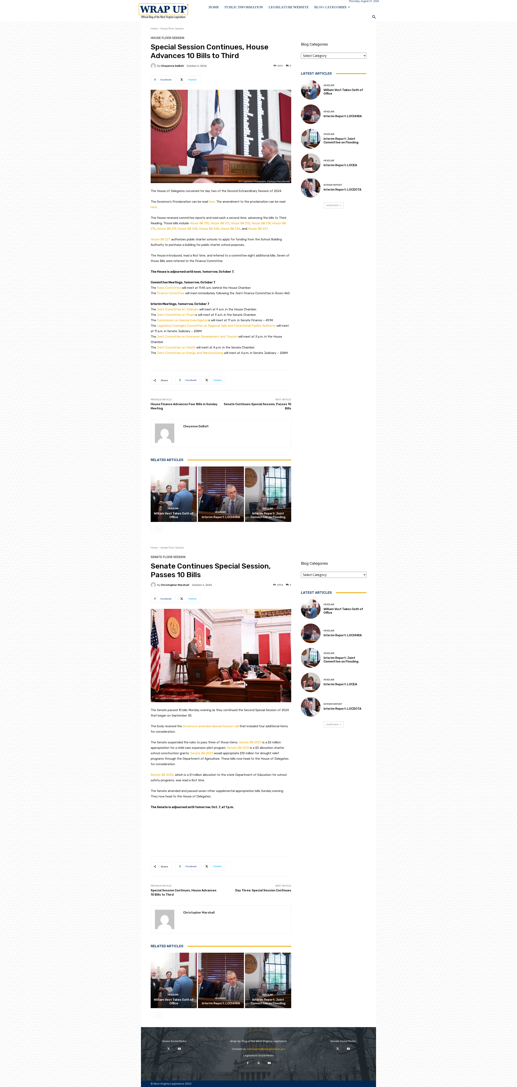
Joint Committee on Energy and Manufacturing (190, 353)
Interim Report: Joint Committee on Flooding (268, 515)
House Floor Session (172, 28)
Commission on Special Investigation (182, 320)
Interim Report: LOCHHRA (221, 517)
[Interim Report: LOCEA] (310, 163)
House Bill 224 (209, 229)
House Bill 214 (261, 223)
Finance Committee (170, 293)
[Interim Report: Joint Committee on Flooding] (268, 494)
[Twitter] (168, 1049)
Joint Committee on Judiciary (178, 309)
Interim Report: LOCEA (340, 165)
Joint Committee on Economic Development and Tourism (197, 336)
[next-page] (159, 528)
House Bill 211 (219, 223)
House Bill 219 (166, 229)
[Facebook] (248, 1063)
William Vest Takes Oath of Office (173, 515)
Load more (332, 205)
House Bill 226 (230, 229)
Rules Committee (169, 288)
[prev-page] (153, 528)
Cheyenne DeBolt (172, 66)
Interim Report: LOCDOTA (342, 189)
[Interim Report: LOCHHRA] (221, 494)
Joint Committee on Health (176, 347)
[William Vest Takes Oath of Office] (174, 494)
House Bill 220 (187, 229)
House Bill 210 (199, 223)
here (212, 201)
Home (154, 28)
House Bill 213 (240, 223)
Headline (173, 508)
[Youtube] (179, 1049)
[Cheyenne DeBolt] (154, 65)
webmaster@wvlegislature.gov (266, 1048)
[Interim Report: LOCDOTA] (310, 187)
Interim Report (333, 185)
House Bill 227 (258, 229)
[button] (374, 17)
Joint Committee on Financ (176, 315)
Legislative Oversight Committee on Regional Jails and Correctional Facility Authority (216, 326)
